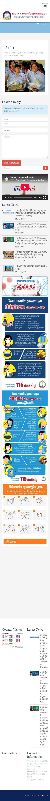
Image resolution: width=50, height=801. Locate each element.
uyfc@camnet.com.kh (35, 780)
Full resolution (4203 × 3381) (14, 56)
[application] (25, 187)
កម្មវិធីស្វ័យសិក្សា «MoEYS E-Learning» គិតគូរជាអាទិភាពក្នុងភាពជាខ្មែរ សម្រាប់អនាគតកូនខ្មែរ (31, 227)
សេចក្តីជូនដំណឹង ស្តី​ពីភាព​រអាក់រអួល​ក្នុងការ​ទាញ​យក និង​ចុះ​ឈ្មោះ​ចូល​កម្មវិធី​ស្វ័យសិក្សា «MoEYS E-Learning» (30, 213)
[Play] (5, 197)
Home (27, 796)
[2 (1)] (25, 76)
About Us (35, 796)
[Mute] (40, 197)
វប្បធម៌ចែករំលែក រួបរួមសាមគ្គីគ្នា (33, 53)
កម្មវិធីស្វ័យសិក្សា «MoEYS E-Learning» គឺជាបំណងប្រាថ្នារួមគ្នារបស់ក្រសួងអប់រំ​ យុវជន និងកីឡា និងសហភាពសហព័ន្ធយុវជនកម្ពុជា (31, 240)
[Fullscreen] (44, 197)
